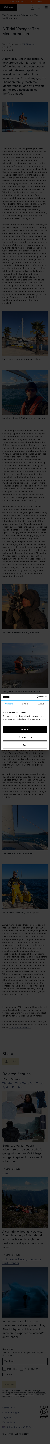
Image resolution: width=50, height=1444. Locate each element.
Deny (25, 745)
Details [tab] (25, 704)
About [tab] (41, 704)
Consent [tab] (9, 704)
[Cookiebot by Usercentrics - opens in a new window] (36, 697)
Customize (24, 737)
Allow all (25, 729)
